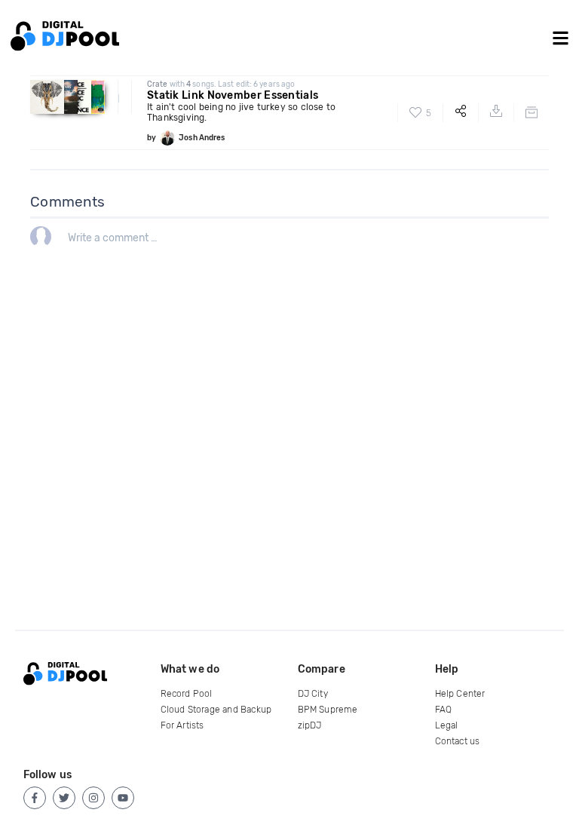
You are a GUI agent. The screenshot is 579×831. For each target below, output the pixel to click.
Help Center (460, 693)
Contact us (457, 741)
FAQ (443, 709)
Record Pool (187, 693)
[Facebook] (34, 798)
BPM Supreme (328, 709)
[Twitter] (64, 798)
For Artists (182, 725)
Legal (446, 725)
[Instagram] (93, 798)
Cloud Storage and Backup (216, 709)
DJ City (313, 693)
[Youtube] (123, 798)
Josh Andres (202, 138)
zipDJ (310, 725)
